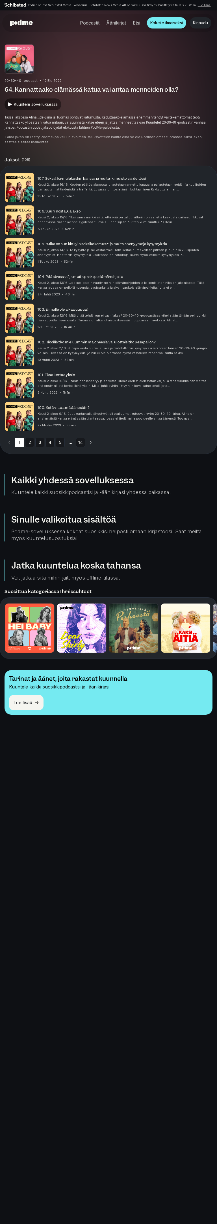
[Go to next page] (90, 442)
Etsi (136, 23)
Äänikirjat (116, 23)
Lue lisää (204, 5)
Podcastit (89, 23)
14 (80, 442)
